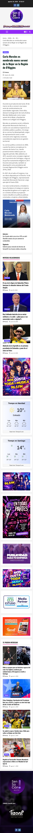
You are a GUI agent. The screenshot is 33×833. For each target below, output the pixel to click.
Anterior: (15, 237)
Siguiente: (14, 246)
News (6, 695)
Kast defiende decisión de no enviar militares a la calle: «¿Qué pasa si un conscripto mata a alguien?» (15, 316)
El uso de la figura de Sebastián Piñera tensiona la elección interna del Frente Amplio (16, 285)
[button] (7, 32)
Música (7, 662)
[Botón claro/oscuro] (25, 32)
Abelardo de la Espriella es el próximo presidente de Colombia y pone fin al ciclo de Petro (15, 348)
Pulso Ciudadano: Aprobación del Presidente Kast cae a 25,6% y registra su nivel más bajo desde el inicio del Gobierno (16, 702)
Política (6, 52)
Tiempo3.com (20, 431)
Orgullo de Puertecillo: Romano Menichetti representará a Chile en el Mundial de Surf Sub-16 (15, 761)
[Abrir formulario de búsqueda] (30, 32)
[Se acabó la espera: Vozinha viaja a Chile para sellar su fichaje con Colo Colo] (16, 719)
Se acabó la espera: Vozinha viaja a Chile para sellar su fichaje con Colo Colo (16, 732)
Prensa (6, 72)
